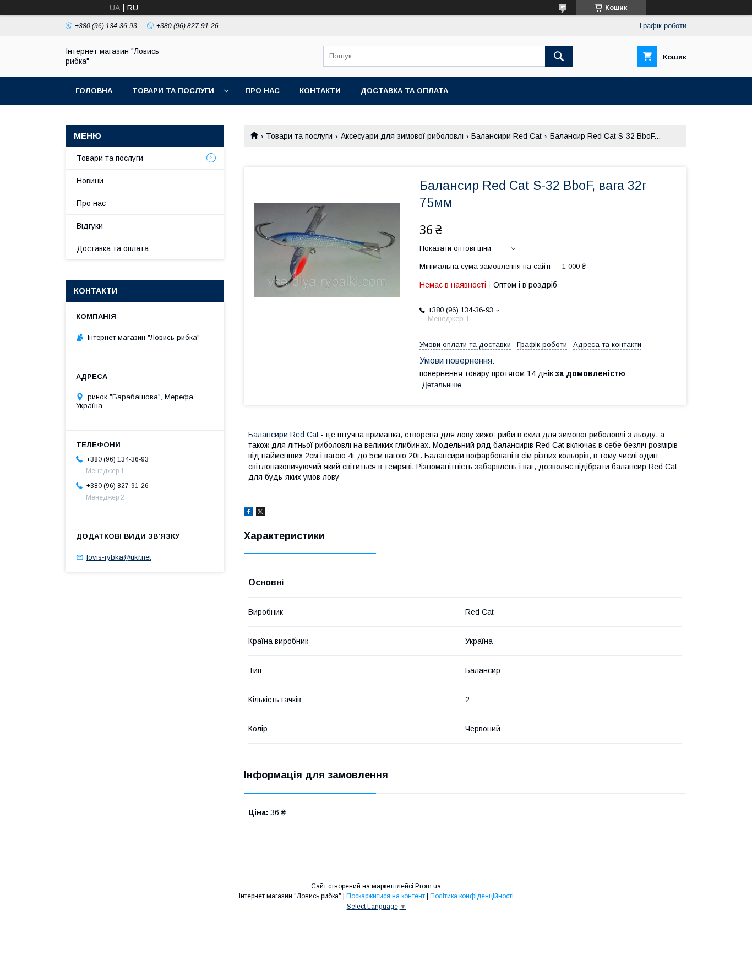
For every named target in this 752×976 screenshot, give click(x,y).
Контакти (320, 90)
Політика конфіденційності (472, 896)
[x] (260, 513)
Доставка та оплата (404, 90)
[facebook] (248, 513)
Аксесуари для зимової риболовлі (402, 136)
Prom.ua (428, 886)
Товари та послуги (173, 90)
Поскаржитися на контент (385, 896)
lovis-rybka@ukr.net (118, 557)
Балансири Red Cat (506, 136)
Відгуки (90, 225)
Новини (90, 180)
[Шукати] (559, 56)
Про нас (262, 90)
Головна (93, 90)
